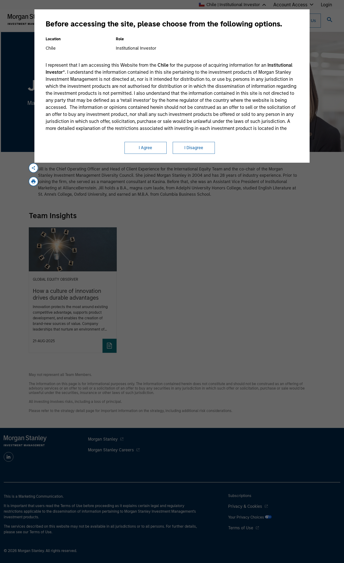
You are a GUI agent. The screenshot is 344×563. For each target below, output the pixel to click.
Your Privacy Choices (246, 517)
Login (326, 4)
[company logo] (29, 19)
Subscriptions (239, 495)
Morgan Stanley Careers (111, 450)
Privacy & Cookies (245, 506)
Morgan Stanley (103, 439)
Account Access (290, 4)
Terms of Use (240, 527)
